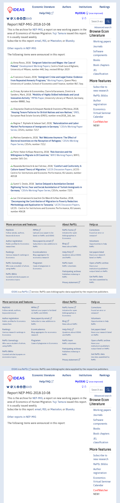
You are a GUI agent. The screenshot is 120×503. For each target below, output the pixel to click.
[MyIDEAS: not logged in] (83, 18)
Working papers (102, 41)
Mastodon (56, 40)
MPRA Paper (37, 98)
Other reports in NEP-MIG (21, 48)
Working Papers (55, 80)
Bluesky (70, 40)
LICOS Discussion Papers (59, 169)
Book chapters (101, 65)
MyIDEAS (89, 13)
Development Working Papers (34, 66)
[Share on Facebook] (18, 18)
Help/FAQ (45, 13)
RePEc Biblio (100, 95)
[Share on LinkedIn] (24, 18)
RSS (44, 40)
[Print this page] (30, 18)
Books (96, 60)
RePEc (25, 292)
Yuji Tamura (59, 33)
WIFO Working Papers (61, 155)
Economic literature (43, 6)
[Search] (108, 21)
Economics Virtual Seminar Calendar (102, 113)
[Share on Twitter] (15, 18)
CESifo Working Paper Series (35, 190)
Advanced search (102, 27)
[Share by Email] (27, 18)
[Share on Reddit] (21, 18)
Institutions (85, 6)
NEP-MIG (37, 29)
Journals (97, 46)
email (38, 40)
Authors (66, 6)
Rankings (105, 6)
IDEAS (14, 292)
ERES (76, 112)
